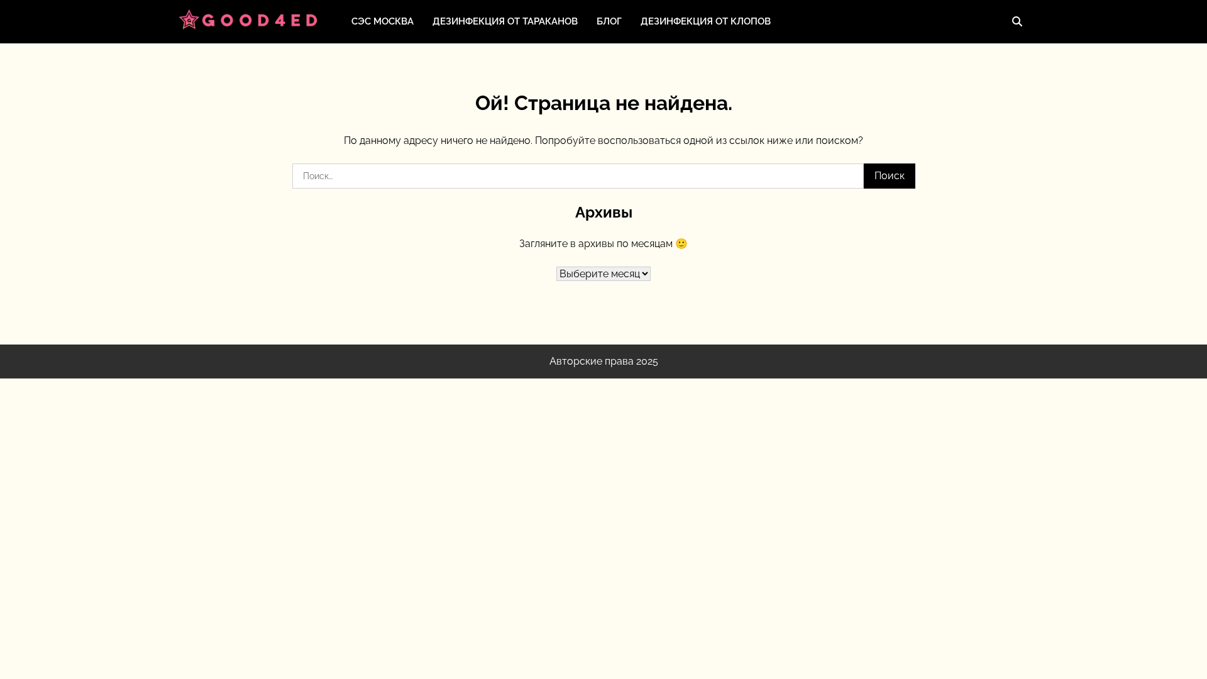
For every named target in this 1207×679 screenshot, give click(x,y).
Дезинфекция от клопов (706, 21)
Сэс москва (382, 21)
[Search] (1017, 21)
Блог (609, 21)
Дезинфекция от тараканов (505, 21)
